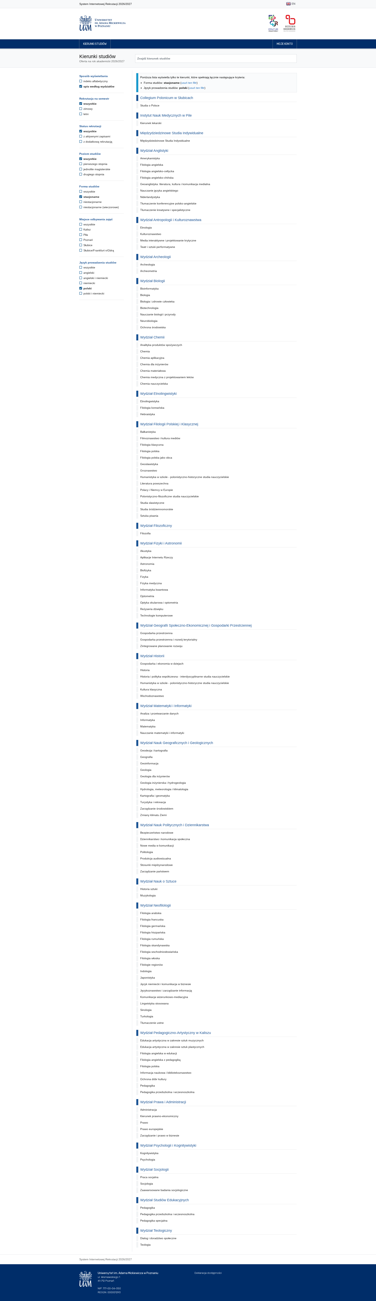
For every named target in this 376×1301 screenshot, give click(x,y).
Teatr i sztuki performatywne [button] (157, 246)
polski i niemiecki (93, 293)
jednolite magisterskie (96, 169)
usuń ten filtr (189, 82)
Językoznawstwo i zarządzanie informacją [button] (166, 990)
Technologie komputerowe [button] (156, 615)
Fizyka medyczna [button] (151, 583)
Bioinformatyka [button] (149, 288)
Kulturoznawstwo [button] (150, 234)
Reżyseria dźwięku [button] (151, 609)
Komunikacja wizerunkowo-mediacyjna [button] (164, 997)
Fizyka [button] (144, 576)
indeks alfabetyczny (95, 81)
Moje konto (285, 44)
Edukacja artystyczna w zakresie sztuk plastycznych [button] (172, 1046)
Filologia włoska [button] (150, 958)
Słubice (87, 245)
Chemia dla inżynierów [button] (154, 364)
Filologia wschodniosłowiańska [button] (159, 951)
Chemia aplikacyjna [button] (152, 357)
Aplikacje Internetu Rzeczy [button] (156, 557)
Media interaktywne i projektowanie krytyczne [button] (168, 240)
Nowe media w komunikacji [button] (157, 845)
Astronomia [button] (147, 563)
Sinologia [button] (146, 1009)
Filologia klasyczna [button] (152, 444)
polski (87, 288)
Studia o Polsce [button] (149, 105)
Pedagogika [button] (147, 1085)
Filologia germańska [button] (152, 926)
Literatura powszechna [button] (154, 483)
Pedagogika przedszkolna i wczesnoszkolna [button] (167, 1092)
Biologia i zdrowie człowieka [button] (157, 301)
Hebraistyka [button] (147, 414)
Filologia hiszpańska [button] (152, 932)
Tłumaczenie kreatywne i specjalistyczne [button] (165, 209)
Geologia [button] (145, 769)
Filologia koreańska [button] (152, 407)
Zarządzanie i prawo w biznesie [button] (159, 1135)
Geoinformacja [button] (149, 763)
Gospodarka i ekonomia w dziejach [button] (161, 663)
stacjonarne (91, 196)
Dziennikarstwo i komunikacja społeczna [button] (165, 839)
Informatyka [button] (147, 720)
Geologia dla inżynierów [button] (155, 776)
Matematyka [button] (147, 726)
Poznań (88, 239)
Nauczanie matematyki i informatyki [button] (162, 732)
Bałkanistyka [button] (148, 431)
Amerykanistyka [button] (150, 158)
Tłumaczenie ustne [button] (152, 1022)
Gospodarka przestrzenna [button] (156, 633)
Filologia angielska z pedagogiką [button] (160, 1059)
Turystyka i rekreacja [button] (153, 802)
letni (86, 114)
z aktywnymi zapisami (96, 136)
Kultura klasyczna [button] (151, 689)
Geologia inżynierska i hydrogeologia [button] (163, 782)
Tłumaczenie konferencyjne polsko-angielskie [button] (168, 203)
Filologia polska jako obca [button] (156, 457)
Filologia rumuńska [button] (152, 938)
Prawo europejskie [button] (151, 1129)
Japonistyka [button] (147, 977)
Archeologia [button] (147, 264)
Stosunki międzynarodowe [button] (156, 864)
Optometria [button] (147, 596)
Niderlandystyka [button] (150, 197)
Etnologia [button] (146, 227)
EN (293, 3)
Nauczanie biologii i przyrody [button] (158, 314)
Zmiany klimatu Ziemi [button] (153, 815)
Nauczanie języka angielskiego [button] (159, 190)
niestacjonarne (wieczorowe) (101, 207)
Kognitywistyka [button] (149, 1153)
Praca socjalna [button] (149, 1177)
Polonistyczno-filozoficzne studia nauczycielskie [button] (169, 496)
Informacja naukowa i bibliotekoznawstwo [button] (165, 1072)
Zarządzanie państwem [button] (154, 871)
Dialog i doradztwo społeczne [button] (158, 1238)
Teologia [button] (145, 1244)
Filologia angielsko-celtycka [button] (157, 171)
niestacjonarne (92, 201)
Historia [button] (145, 670)
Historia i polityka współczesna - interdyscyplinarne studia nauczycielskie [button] (185, 676)
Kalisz (87, 229)
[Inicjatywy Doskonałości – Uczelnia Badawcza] (289, 23)
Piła (85, 234)
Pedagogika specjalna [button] (153, 1220)
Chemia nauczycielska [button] (154, 383)
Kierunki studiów (95, 44)
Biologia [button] (145, 295)
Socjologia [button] (146, 1183)
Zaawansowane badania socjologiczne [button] (164, 1190)
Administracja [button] (148, 1109)
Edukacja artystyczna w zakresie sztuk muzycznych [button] (172, 1040)
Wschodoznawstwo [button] (152, 695)
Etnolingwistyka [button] (149, 401)
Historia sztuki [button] (148, 889)
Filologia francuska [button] (152, 919)
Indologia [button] (146, 971)
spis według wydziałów (98, 86)
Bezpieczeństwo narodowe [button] (156, 832)
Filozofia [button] (145, 533)
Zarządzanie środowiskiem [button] (156, 808)
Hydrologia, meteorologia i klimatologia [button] (164, 789)
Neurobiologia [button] (148, 320)
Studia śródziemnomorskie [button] (156, 509)
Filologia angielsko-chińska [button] (157, 177)
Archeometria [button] (148, 271)
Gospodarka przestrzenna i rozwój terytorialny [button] (168, 639)
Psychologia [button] (147, 1159)
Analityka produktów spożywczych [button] (161, 344)
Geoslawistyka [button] (149, 464)
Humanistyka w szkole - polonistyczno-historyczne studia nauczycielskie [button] (184, 477)
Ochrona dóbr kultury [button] (153, 1079)
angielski (88, 272)
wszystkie (90, 103)
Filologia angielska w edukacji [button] (158, 1053)
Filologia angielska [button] (151, 164)
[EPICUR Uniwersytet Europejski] (273, 23)
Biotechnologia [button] (149, 308)
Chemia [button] (145, 351)
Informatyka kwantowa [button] (154, 589)
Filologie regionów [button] (151, 964)
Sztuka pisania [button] (149, 515)
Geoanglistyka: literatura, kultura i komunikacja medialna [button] (175, 184)
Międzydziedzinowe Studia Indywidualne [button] (165, 140)
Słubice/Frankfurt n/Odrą (98, 250)
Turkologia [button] (146, 1016)
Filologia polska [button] (149, 451)
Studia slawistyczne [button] (152, 502)
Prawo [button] (144, 1122)
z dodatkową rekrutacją (97, 141)
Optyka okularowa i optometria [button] (159, 602)
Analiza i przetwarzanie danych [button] (159, 713)
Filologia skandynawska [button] (155, 945)
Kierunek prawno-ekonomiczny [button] (159, 1116)
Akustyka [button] (145, 550)
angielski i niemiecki (95, 278)
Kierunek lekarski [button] (150, 123)
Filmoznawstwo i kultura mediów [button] (160, 438)
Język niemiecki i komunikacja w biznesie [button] (165, 984)
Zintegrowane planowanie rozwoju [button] (161, 646)
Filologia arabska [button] (150, 913)
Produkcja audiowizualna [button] (155, 858)
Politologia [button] (146, 852)
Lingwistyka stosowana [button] (154, 1003)
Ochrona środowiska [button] (153, 327)
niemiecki (89, 283)
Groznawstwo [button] (148, 470)
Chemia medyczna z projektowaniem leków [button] (167, 377)
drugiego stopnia (93, 174)
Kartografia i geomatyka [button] (155, 795)
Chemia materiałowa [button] (153, 370)
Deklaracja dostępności (208, 1272)
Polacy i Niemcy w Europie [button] (156, 489)
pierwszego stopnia (95, 164)
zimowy (88, 108)
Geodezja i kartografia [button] (154, 750)
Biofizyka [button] (145, 570)
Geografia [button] (146, 756)
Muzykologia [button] (148, 895)
